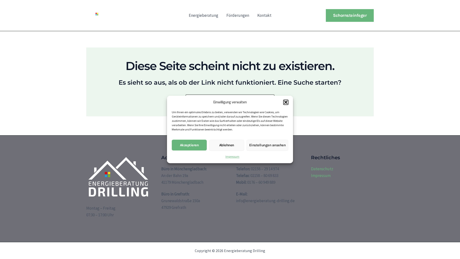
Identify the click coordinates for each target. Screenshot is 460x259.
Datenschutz (322, 168)
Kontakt (264, 15)
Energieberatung (203, 15)
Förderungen (237, 15)
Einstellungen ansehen (267, 145)
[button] (285, 102)
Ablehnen (226, 145)
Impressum (232, 157)
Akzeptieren (189, 145)
